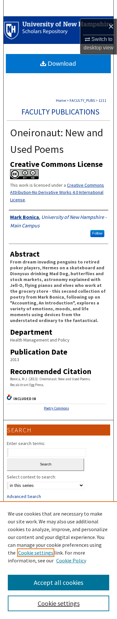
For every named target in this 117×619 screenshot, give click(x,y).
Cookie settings (35, 552)
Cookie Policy (71, 560)
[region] (58, 560)
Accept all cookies (58, 582)
